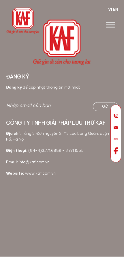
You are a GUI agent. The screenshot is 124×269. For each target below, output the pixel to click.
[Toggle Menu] (110, 24)
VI (110, 9)
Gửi (105, 106)
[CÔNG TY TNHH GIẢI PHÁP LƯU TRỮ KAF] (23, 19)
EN (115, 9)
